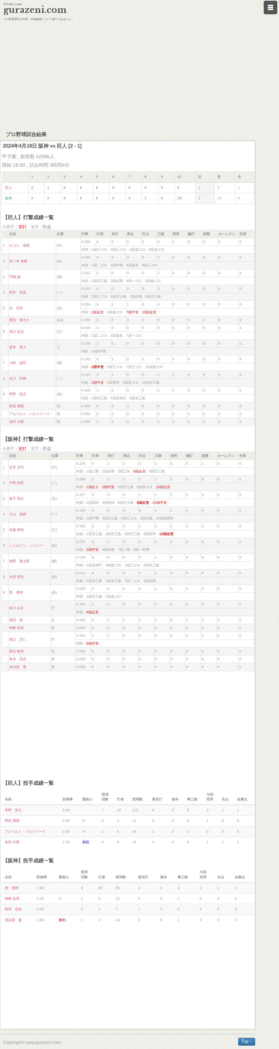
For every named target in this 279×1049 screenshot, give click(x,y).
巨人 (8, 187)
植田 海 (16, 620)
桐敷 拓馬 (16, 628)
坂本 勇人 (17, 347)
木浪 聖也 (16, 577)
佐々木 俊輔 (18, 261)
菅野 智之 (17, 394)
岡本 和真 (17, 292)
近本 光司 (16, 467)
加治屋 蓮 (17, 667)
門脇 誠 (14, 277)
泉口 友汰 (16, 331)
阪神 (8, 198)
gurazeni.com (35, 10)
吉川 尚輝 (17, 378)
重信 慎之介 (19, 320)
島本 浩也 (17, 659)
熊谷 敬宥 (16, 651)
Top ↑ (246, 1041)
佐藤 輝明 (16, 530)
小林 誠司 (17, 363)
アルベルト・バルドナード (29, 414)
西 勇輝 (16, 592)
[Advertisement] (139, 74)
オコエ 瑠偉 (19, 245)
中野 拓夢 (16, 483)
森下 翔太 (16, 498)
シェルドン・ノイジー (26, 545)
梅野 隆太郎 (19, 561)
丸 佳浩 (16, 308)
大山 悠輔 (17, 514)
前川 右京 (16, 608)
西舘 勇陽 (16, 406)
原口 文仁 (17, 639)
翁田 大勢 (16, 421)
